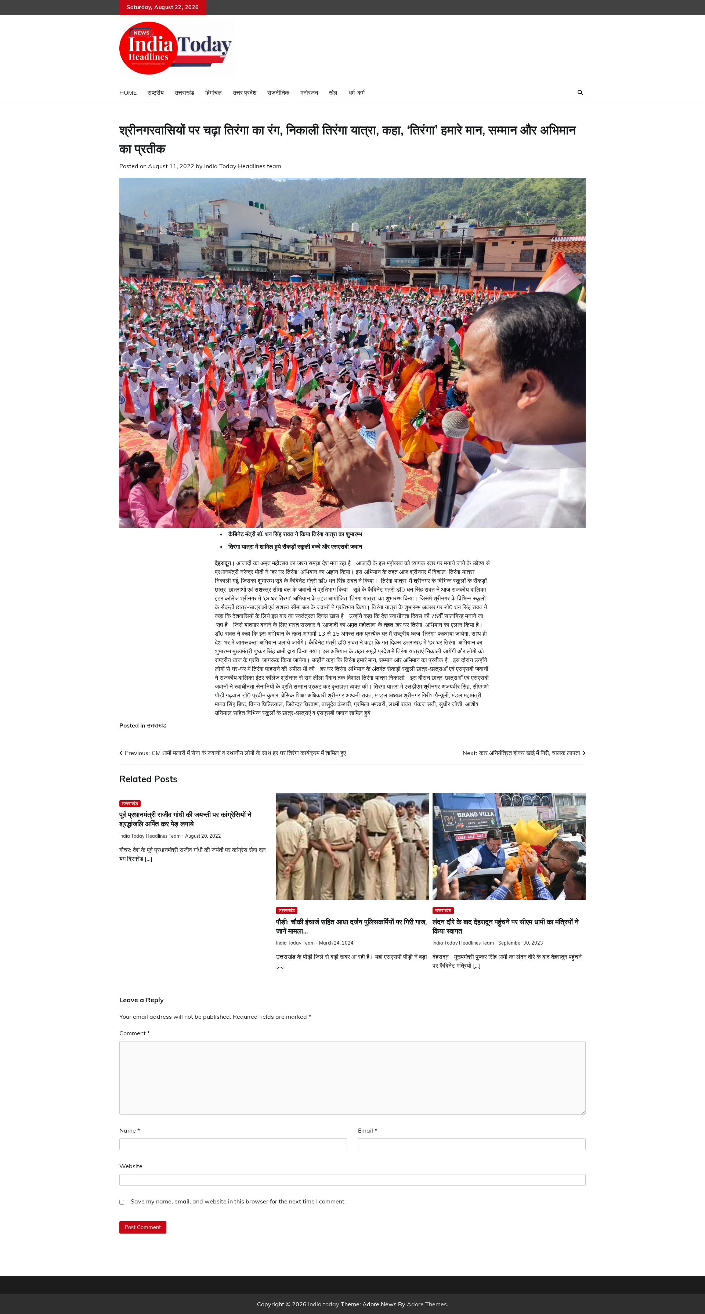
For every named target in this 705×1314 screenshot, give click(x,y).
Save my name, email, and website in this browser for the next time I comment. (238, 1201)
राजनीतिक (278, 92)
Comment (134, 1033)
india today (323, 1304)
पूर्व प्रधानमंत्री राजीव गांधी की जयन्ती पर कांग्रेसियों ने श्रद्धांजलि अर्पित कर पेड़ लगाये (185, 819)
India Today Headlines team (242, 166)
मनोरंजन (309, 92)
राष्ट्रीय (156, 92)
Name (129, 1130)
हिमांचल (213, 92)
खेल (333, 92)
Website (130, 1166)
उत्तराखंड (184, 92)
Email (367, 1130)
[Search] (580, 92)
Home (128, 92)
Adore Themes (427, 1304)
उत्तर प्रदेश (244, 92)
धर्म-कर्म (356, 92)
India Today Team (295, 943)
